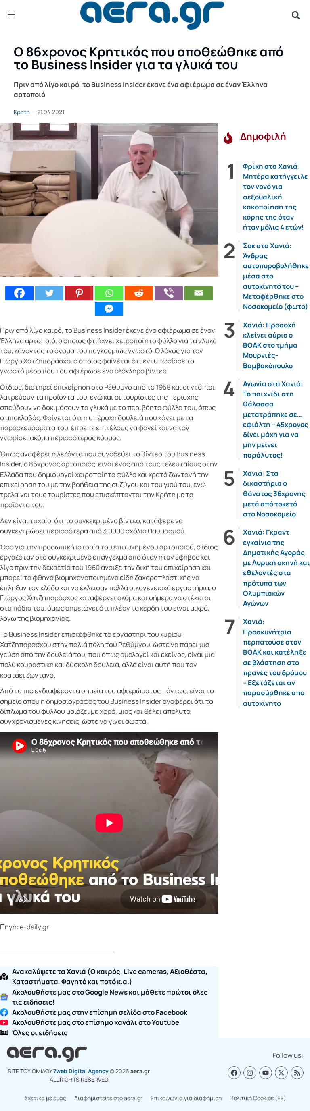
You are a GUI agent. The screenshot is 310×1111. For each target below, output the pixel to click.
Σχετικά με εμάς (45, 1098)
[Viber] (169, 293)
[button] (296, 15)
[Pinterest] (79, 293)
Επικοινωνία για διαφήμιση (186, 1098)
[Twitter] (49, 293)
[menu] (11, 15)
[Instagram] (249, 1072)
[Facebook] (19, 293)
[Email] (198, 293)
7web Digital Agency (81, 1071)
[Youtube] (265, 1072)
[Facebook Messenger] (109, 309)
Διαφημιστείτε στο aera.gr (108, 1098)
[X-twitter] (281, 1072)
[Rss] (297, 1072)
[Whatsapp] (109, 293)
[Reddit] (139, 293)
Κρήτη (21, 112)
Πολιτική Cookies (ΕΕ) (258, 1098)
